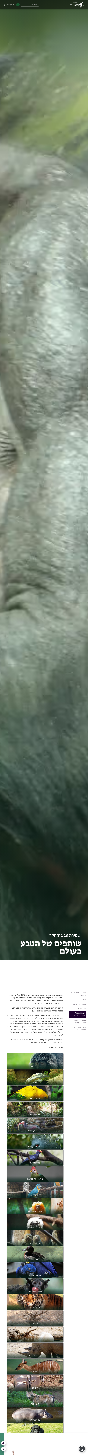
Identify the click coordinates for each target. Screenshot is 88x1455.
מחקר (83, 999)
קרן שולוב (82, 1008)
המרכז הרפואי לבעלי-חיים (80, 1028)
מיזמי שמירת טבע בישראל (78, 993)
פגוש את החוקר (79, 1004)
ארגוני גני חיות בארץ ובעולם (80, 1021)
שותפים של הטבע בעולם (79, 1014)
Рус (8, 5)
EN (12, 5)
